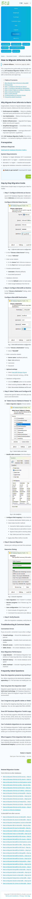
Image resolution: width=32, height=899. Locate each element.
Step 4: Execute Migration (12, 92)
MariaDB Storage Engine (19, 372)
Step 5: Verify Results (11, 93)
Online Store (26, 44)
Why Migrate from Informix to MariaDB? (17, 83)
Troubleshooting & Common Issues (15, 95)
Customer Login (16, 21)
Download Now (5, 44)
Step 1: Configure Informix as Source (16, 86)
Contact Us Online (6, 51)
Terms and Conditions (11, 896)
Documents (16, 34)
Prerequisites (9, 85)
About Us (16, 38)
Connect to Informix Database (12, 810)
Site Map (27, 896)
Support (16, 30)
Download (16, 13)
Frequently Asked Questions (17, 47)
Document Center (11, 56)
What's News (16, 51)
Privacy (22, 896)
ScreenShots (5, 47)
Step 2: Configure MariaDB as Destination (17, 88)
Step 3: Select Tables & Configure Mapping (17, 90)
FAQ (16, 25)
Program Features (16, 44)
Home (16, 8)
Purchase (15, 17)
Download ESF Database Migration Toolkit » (14, 150)
